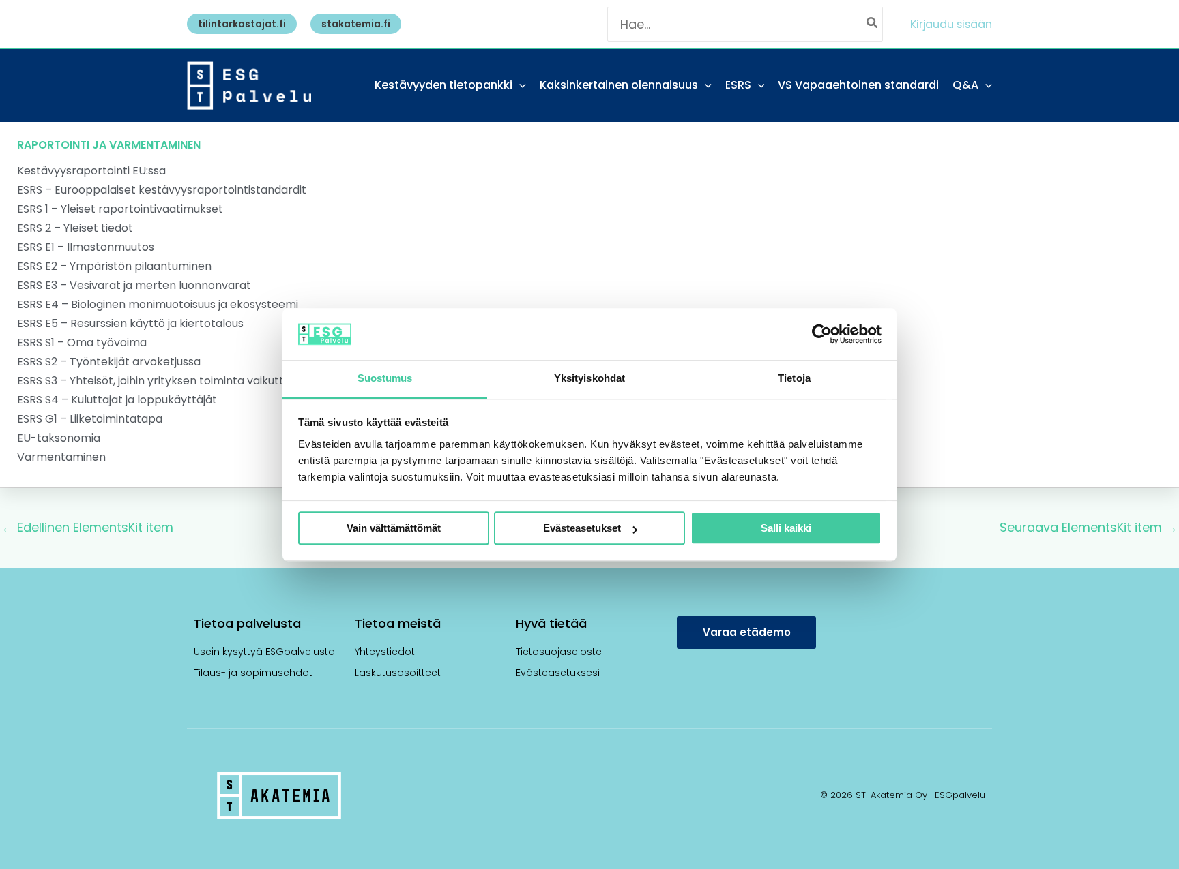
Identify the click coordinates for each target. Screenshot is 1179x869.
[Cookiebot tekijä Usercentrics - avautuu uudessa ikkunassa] (822, 334)
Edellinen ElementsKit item (87, 527)
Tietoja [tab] (794, 378)
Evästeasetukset (582, 528)
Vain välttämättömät (394, 528)
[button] (238, 24)
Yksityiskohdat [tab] (589, 378)
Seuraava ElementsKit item (1089, 527)
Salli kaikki (786, 528)
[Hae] (873, 24)
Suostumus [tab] (385, 378)
